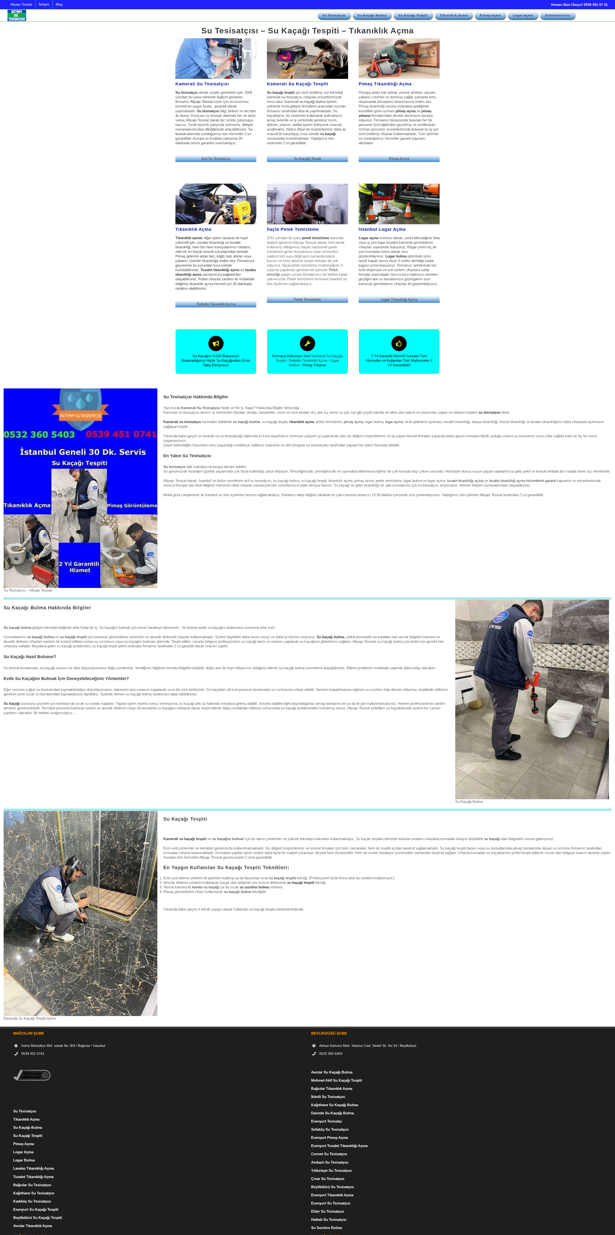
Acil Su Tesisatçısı (216, 158)
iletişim (247, 125)
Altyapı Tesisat (201, 102)
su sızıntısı (381, 637)
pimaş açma (353, 422)
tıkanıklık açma (201, 284)
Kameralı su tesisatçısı (182, 422)
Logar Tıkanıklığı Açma (399, 299)
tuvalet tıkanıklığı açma (465, 481)
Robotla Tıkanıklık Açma (216, 304)
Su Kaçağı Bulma (27, 1127)
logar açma (394, 422)
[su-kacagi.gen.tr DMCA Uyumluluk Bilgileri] (31, 1072)
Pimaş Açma (399, 158)
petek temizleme (315, 238)
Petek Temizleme (307, 299)
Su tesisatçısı (208, 111)
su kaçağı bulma (313, 102)
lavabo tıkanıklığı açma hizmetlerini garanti (522, 481)
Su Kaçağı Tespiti (307, 158)
